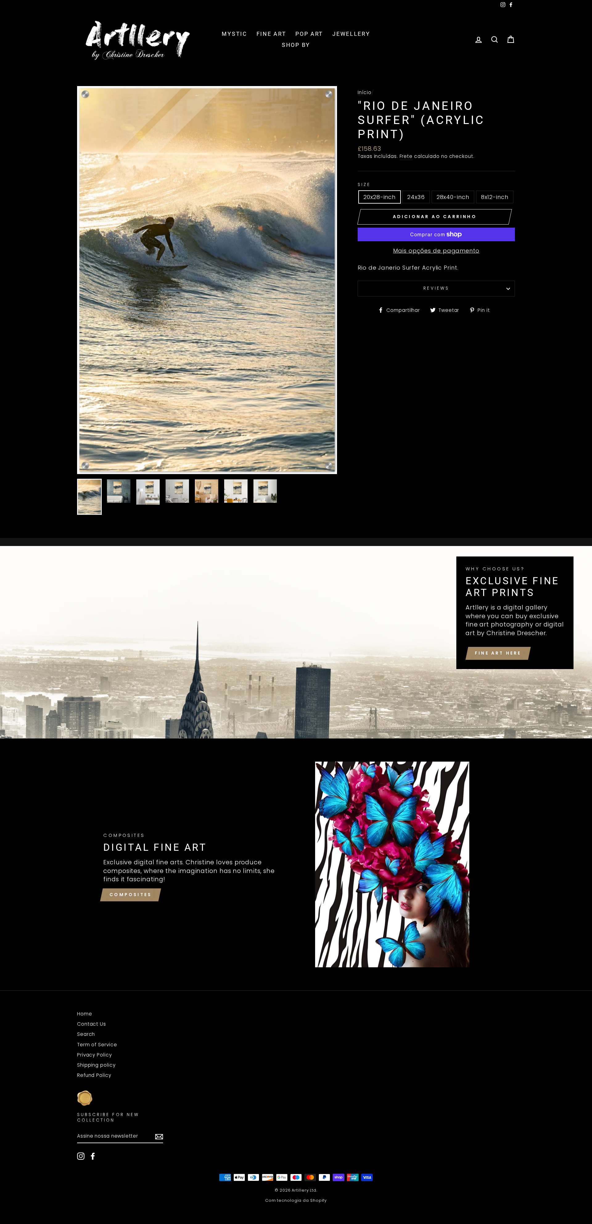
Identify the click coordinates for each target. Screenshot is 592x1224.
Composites (130, 894)
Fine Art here (498, 653)
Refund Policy (94, 1075)
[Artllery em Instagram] (80, 1156)
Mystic (234, 34)
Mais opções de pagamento (436, 250)
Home (84, 1014)
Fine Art (271, 34)
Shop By (296, 45)
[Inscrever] (159, 1136)
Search (86, 1034)
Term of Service (97, 1044)
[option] (207, 280)
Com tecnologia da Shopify (296, 1200)
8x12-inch (494, 197)
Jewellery (351, 34)
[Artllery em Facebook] (93, 1156)
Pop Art (309, 34)
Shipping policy (96, 1065)
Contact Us (91, 1024)
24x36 (416, 197)
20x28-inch (380, 197)
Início (364, 92)
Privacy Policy (94, 1055)
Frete (406, 156)
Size (364, 185)
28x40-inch (453, 197)
